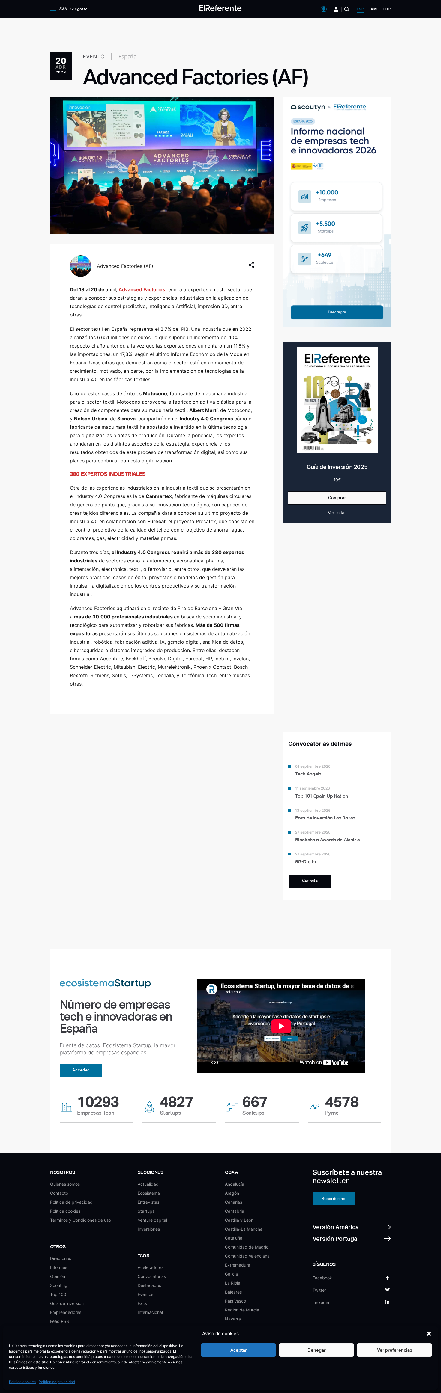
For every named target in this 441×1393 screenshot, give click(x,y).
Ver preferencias (394, 1350)
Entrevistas (148, 1202)
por (387, 9)
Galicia (231, 1273)
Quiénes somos (65, 1184)
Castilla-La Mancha (243, 1228)
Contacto (59, 1193)
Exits (142, 1303)
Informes (58, 1267)
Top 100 (58, 1294)
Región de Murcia (242, 1309)
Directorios (60, 1258)
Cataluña (233, 1237)
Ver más (310, 881)
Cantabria (234, 1211)
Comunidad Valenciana (247, 1255)
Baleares (233, 1291)
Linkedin (321, 1302)
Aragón (232, 1193)
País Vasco (235, 1300)
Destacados (149, 1285)
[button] (429, 1334)
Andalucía (234, 1184)
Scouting (59, 1285)
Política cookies (22, 1382)
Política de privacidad (57, 1382)
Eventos (145, 1294)
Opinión (57, 1276)
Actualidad (148, 1184)
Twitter (319, 1290)
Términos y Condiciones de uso (80, 1220)
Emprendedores (65, 1312)
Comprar (337, 497)
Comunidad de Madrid (247, 1246)
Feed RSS (59, 1321)
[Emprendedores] (336, 9)
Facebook (322, 1277)
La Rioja (232, 1282)
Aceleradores (151, 1267)
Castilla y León (239, 1220)
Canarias (233, 1202)
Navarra (233, 1318)
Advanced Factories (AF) (125, 266)
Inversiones (149, 1228)
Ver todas (337, 512)
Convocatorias (152, 1276)
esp (360, 9)
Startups (146, 1211)
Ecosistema (149, 1193)
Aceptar (238, 1350)
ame (375, 9)
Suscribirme (333, 1198)
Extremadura (237, 1264)
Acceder (80, 1070)
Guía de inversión (67, 1303)
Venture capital (152, 1220)
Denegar (317, 1350)
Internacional (150, 1312)
